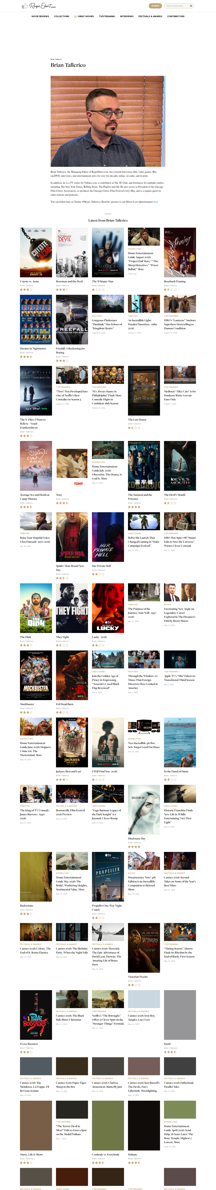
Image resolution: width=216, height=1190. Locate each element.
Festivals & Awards (150, 16)
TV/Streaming (107, 16)
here (156, 201)
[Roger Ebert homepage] (39, 6)
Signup (155, 6)
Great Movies (86, 16)
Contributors (175, 16)
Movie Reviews (40, 16)
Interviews (127, 16)
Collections (61, 16)
